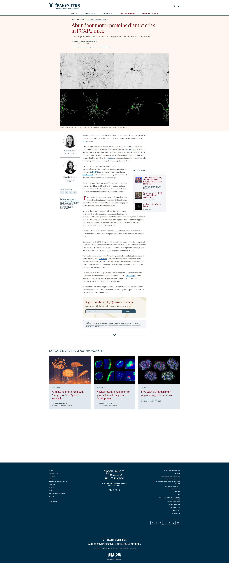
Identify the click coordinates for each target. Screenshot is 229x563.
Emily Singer (149, 209)
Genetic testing (74, 202)
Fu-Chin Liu (129, 149)
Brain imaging (102, 323)
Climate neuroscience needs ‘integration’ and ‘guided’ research (68, 395)
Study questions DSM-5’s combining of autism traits (152, 195)
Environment (56, 387)
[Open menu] (179, 6)
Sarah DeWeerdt (60, 403)
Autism (69, 199)
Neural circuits (68, 205)
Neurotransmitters (66, 206)
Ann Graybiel (88, 175)
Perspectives (89, 13)
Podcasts (52, 484)
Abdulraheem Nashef (151, 188)
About (172, 470)
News (73, 13)
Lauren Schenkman (151, 200)
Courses (52, 499)
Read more (114, 490)
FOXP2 (62, 202)
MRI (61, 205)
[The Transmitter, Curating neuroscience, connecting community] (64, 6)
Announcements (174, 489)
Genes (66, 202)
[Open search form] (174, 6)
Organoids (144, 387)
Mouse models (73, 203)
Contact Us (176, 513)
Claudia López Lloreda (152, 400)
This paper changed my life (58, 481)
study (85, 141)
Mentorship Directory (172, 486)
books (57, 493)
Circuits (68, 201)
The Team (177, 473)
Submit (128, 311)
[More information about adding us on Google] (108, 19)
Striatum (63, 207)
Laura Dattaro (79, 41)
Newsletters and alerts (171, 479)
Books (51, 490)
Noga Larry (147, 187)
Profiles (52, 479)
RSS (179, 494)
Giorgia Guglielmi (106, 403)
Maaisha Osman (92, 41)
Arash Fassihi (149, 186)
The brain (70, 207)
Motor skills (64, 203)
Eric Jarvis (103, 259)
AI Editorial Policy (173, 504)
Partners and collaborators (170, 476)
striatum (110, 158)
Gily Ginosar (158, 186)
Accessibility (175, 510)
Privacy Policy (175, 507)
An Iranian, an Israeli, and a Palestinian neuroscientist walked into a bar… (152, 181)
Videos (51, 487)
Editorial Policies (173, 502)
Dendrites (75, 201)
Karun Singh (130, 276)
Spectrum (80, 19)
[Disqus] (114, 437)
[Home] (114, 539)
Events (51, 496)
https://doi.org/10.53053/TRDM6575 (86, 47)
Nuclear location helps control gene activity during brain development (113, 395)
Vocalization (64, 208)
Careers (177, 492)
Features (52, 476)
